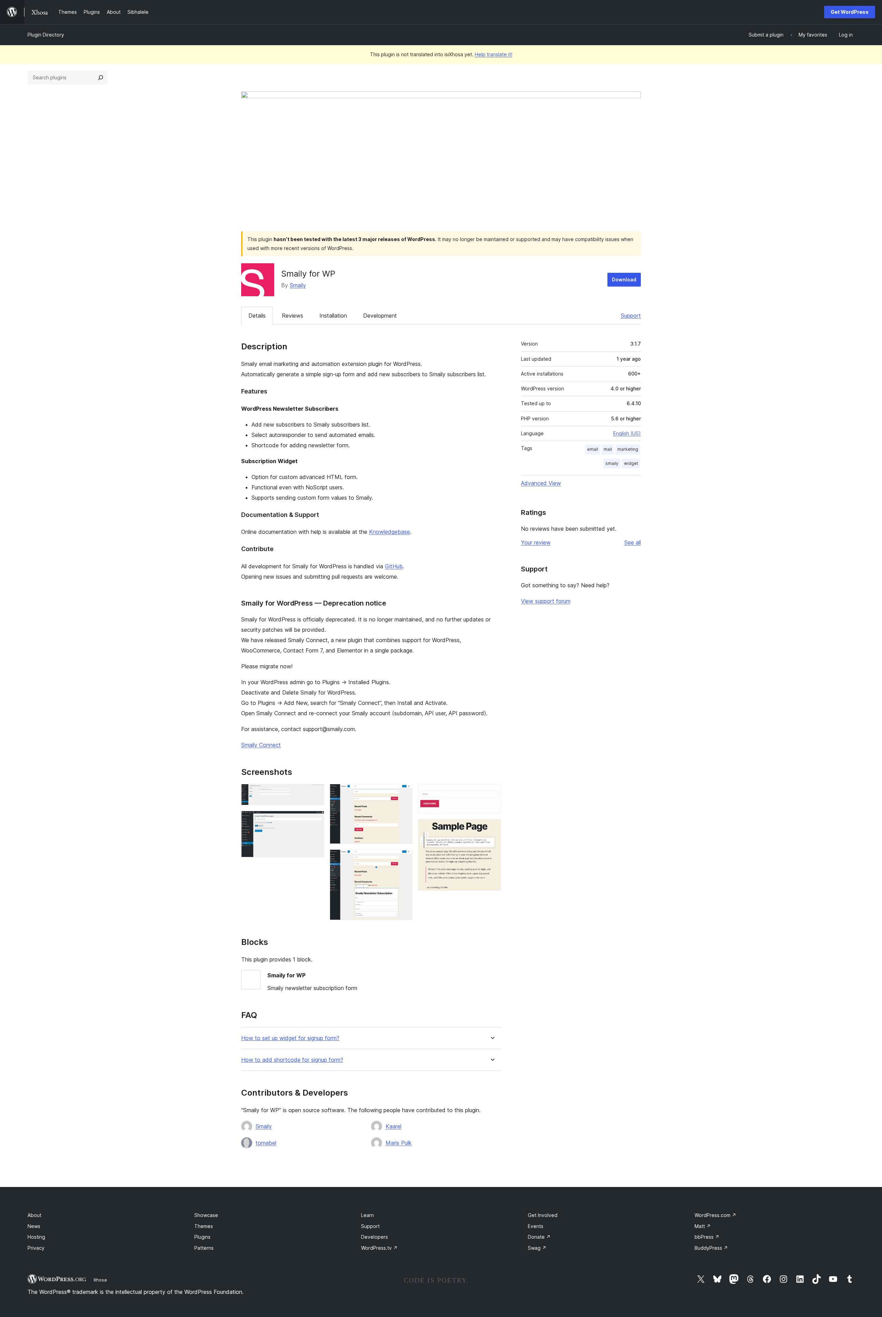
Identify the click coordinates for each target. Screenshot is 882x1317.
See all (632, 542)
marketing (627, 449)
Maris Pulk (399, 1142)
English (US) (627, 433)
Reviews (292, 315)
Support (631, 315)
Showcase (206, 1215)
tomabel (266, 1142)
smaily (611, 463)
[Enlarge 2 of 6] (314, 820)
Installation (333, 315)
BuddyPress (711, 1248)
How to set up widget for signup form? (290, 1038)
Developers (374, 1237)
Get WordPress (850, 12)
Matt (703, 1226)
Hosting (36, 1237)
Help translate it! (493, 54)
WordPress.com (715, 1215)
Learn (367, 1215)
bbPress (707, 1237)
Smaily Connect (261, 744)
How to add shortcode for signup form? (292, 1060)
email (592, 449)
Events (535, 1226)
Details (257, 315)
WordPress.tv (379, 1248)
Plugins (202, 1237)
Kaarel (393, 1126)
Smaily (298, 285)
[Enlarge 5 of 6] (491, 793)
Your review (536, 542)
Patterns (204, 1248)
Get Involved (542, 1215)
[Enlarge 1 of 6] (314, 793)
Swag (537, 1248)
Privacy (36, 1248)
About (34, 1215)
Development (380, 315)
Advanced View (541, 483)
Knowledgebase (389, 531)
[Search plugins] (100, 77)
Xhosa (100, 1280)
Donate (539, 1237)
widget (631, 463)
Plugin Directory (46, 35)
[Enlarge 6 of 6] (491, 828)
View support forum (546, 601)
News (34, 1226)
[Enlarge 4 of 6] (403, 858)
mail (608, 449)
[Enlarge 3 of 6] (403, 793)
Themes (203, 1226)
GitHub (394, 566)
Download (624, 279)
